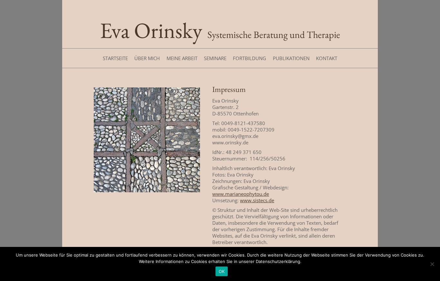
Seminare (215, 58)
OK (222, 271)
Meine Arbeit (182, 58)
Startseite (115, 58)
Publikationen (291, 58)
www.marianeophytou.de (240, 194)
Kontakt (326, 58)
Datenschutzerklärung (278, 261)
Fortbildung (249, 58)
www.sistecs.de (257, 200)
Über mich (147, 58)
